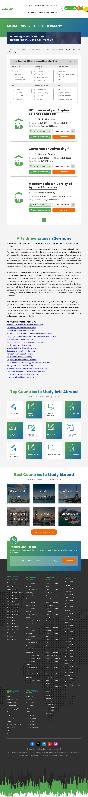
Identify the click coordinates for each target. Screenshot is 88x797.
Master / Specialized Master (66, 75)
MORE (55, 126)
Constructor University (48, 149)
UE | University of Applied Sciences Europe (50, 112)
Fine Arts (40, 74)
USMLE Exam (31, 715)
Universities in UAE (33, 680)
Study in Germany (13, 583)
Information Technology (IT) (20, 78)
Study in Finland (13, 605)
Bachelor (62, 71)
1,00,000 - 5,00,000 (65, 99)
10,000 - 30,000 (64, 93)
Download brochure (40, 137)
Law (8, 731)
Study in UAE (11, 639)
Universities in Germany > (55, 49)
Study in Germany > (36, 49)
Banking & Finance (14, 724)
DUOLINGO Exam (32, 727)
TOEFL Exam (31, 709)
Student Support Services (47, 12)
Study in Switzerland (14, 592)
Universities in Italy (34, 621)
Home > (10, 49)
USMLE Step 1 (31, 718)
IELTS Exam (31, 699)
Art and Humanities (43, 77)
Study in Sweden (13, 608)
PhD (60, 79)
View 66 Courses (38, 131)
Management (12, 699)
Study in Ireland (13, 595)
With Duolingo (42, 90)
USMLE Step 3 (31, 724)
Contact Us (50, 698)
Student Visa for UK (72, 657)
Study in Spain (12, 598)
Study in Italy (12, 602)
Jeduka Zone (29, 12)
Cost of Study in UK (53, 658)
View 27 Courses (38, 205)
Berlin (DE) (18, 93)
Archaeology (41, 71)
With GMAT (40, 96)
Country (27, 5)
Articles (52, 5)
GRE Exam (30, 703)
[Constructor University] (18, 160)
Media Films (11, 727)
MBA (16, 71)
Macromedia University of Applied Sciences (50, 186)
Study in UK (11, 620)
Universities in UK (33, 655)
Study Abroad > (21, 49)
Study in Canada (13, 627)
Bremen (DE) (19, 96)
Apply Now (63, 137)
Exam (44, 5)
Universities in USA (33, 658)
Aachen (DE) (19, 90)
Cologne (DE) (19, 99)
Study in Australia (13, 630)
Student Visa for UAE (72, 685)
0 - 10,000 (62, 90)
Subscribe (69, 560)
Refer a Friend (51, 701)
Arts (8, 715)
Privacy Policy (51, 704)
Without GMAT (42, 99)
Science (10, 712)
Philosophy (41, 80)
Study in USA (12, 623)
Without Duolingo (43, 93)
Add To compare (62, 131)
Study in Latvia (12, 611)
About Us (49, 695)
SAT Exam (30, 706)
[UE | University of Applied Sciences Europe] (18, 123)
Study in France (13, 580)
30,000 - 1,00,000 (65, 96)
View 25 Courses (38, 166)
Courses (36, 5)
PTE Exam (30, 712)
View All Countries (44, 532)
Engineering (19, 74)
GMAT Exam (31, 696)
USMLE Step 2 (31, 721)
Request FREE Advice (79, 8)
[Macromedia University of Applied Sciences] (18, 197)
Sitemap (49, 714)
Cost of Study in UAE (53, 686)
